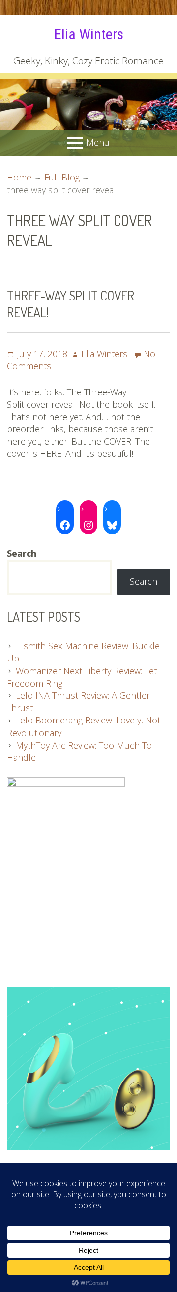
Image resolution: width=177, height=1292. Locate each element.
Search (143, 581)
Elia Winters (88, 34)
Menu (98, 142)
